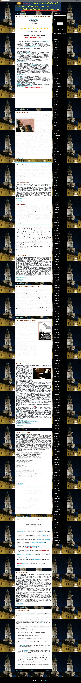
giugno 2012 (56, 469)
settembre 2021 (56, 290)
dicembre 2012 (56, 459)
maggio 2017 (56, 373)
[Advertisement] (33, 100)
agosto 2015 (56, 407)
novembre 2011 (56, 480)
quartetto (55, 156)
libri (54, 125)
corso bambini (28, 52)
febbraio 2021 (56, 301)
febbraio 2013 (56, 456)
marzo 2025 (56, 227)
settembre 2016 (56, 386)
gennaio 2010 (56, 516)
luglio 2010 (56, 506)
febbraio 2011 (56, 495)
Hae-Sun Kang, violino (21, 204)
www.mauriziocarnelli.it (19, 412)
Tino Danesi (22, 53)
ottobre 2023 (56, 251)
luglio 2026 (56, 204)
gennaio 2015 (56, 418)
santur (55, 162)
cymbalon (55, 91)
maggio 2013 (56, 451)
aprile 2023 (56, 259)
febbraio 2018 (56, 358)
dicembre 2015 (56, 400)
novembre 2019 (56, 324)
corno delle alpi (56, 83)
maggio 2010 (56, 509)
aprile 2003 (56, 537)
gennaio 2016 (56, 399)
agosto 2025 (56, 220)
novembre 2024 (56, 233)
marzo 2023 (56, 261)
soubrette (55, 172)
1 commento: (19, 200)
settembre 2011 (56, 483)
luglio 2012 (56, 467)
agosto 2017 (56, 368)
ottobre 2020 (56, 308)
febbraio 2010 (56, 514)
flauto (55, 109)
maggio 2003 (56, 535)
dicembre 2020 (56, 305)
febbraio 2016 (56, 397)
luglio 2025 (56, 222)
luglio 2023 (56, 254)
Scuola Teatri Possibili (33, 19)
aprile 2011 (56, 491)
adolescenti (47, 41)
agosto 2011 (56, 485)
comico (55, 70)
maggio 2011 (56, 490)
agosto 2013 (56, 446)
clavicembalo (56, 68)
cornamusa (56, 78)
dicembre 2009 (56, 517)
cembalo (55, 62)
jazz (54, 122)
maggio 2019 (56, 334)
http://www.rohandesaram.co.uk (21, 277)
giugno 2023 (56, 256)
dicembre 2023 (56, 249)
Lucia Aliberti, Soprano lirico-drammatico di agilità (28, 286)
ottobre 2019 (56, 326)
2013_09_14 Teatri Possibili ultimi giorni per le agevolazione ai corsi (32, 519)
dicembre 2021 (56, 285)
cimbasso (55, 65)
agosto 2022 (56, 272)
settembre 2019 (56, 327)
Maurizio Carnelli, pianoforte (22, 363)
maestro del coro (56, 130)
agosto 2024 (56, 236)
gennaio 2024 (56, 248)
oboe (55, 143)
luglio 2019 (56, 331)
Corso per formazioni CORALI (23, 610)
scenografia (56, 166)
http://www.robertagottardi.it (20, 198)
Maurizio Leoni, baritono (21, 572)
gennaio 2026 (56, 212)
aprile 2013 (56, 452)
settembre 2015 (56, 405)
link (19, 621)
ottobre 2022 (56, 269)
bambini (26, 46)
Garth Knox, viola (20, 225)
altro (54, 44)
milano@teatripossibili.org (36, 559)
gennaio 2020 (56, 321)
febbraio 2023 (56, 262)
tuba (54, 187)
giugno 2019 (56, 332)
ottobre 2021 (56, 288)
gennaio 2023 (56, 264)
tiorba (55, 180)
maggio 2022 (56, 277)
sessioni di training (35, 546)
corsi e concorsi (21, 513)
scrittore (55, 169)
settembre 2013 (56, 444)
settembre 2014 (56, 425)
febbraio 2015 (56, 417)
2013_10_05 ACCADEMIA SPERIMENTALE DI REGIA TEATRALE (31, 487)
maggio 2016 (56, 392)
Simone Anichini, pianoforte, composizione (26, 320)
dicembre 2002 (56, 540)
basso (55, 57)
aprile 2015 (56, 413)
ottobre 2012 (56, 462)
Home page (33, 670)
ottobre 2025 (56, 217)
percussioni (56, 151)
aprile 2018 (56, 355)
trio (54, 182)
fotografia (55, 114)
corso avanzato (19, 84)
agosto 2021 (56, 292)
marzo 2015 (56, 415)
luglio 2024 (56, 238)
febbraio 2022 (56, 282)
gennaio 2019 (56, 340)
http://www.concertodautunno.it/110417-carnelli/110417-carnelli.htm (28, 421)
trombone (55, 185)
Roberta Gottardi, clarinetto (22, 182)
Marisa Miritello (29, 85)
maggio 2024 (56, 241)
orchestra (55, 146)
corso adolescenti (20, 77)
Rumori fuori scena (28, 555)
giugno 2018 (56, 352)
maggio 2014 (56, 431)
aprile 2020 (56, 318)
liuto (54, 127)
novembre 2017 (56, 363)
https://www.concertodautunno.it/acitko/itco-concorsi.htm (25, 423)
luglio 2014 (56, 428)
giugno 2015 (56, 410)
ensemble (20, 484)
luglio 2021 (56, 293)
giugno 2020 (56, 314)
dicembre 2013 (56, 439)
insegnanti (55, 120)
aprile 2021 (56, 298)
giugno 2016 (56, 391)
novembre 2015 (56, 402)
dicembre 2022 (56, 266)
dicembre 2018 (56, 342)
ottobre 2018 (56, 345)
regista (55, 159)
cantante (55, 60)
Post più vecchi (48, 670)
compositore (21, 361)
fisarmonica (21, 158)
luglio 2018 (56, 350)
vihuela (55, 188)
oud (54, 149)
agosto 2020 (56, 311)
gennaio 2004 (56, 532)
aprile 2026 (56, 207)
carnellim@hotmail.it (24, 420)
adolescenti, (36, 46)
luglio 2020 (56, 313)
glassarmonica (56, 115)
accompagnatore (56, 42)
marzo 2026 (56, 209)
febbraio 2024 (56, 246)
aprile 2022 (56, 279)
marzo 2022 (56, 280)
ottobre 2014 (56, 423)
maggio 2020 (56, 316)
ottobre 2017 (56, 365)
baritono (20, 604)
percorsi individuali (42, 542)
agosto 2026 (56, 202)
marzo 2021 (56, 300)
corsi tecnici (44, 535)
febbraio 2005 (56, 530)
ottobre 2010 (56, 501)
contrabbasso (56, 73)
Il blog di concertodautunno (58, 31)
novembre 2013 (56, 441)
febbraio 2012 (56, 475)
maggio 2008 (56, 522)
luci (54, 128)
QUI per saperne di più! (23, 86)
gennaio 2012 (56, 477)
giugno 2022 (56, 275)
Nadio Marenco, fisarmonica (22, 112)
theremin (55, 179)
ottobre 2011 (56, 482)
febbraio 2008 (56, 524)
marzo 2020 (56, 319)
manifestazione (56, 135)
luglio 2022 (56, 274)
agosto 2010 (56, 504)
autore (55, 50)
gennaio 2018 (56, 360)
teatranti (55, 175)
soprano (20, 314)
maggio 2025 (56, 225)
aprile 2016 (56, 394)
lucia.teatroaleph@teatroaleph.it (37, 508)
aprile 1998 (56, 542)
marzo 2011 (56, 493)
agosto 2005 (56, 529)
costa (55, 88)
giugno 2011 (56, 488)
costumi (55, 89)
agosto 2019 (56, 329)
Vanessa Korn (27, 83)
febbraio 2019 (56, 339)
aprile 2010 (56, 511)
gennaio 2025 (56, 230)
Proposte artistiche (57, 154)
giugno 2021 (56, 295)
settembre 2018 (56, 347)
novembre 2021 (56, 287)
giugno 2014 (56, 430)
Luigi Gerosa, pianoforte (21, 164)
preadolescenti (41, 41)
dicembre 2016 (56, 381)
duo (54, 99)
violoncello (20, 280)
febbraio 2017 (56, 378)
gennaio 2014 (56, 438)
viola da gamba (56, 192)
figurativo (55, 104)
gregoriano (55, 117)
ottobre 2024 (56, 235)
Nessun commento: (20, 89)
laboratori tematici (34, 542)
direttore (55, 96)
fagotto (55, 102)
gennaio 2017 (56, 379)
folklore (55, 112)
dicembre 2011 (56, 478)
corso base (19, 83)
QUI (19, 61)
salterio (55, 161)
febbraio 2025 (56, 228)
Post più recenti (19, 670)
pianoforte (20, 180)
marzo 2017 (56, 376)
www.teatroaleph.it (19, 509)
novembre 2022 (56, 267)
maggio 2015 (56, 412)
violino (20, 223)
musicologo (56, 140)
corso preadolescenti (33, 64)
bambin (37, 41)
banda (55, 52)
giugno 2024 (56, 240)
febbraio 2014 (56, 436)
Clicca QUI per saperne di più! (22, 74)
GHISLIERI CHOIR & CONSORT (23, 432)
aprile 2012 (56, 472)
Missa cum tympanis (25, 650)
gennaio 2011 (56, 496)
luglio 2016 (56, 389)
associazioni (56, 47)
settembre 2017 (56, 366)
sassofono (55, 164)
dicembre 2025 (56, 214)
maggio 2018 (56, 353)
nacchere (55, 141)
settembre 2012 (56, 464)
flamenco (55, 107)
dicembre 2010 (56, 498)
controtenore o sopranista (58, 76)
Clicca (18, 61)
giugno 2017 (56, 371)
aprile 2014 (56, 433)
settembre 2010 (56, 503)
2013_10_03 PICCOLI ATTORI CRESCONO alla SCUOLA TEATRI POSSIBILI (33, 16)
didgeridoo (55, 94)
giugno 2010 (56, 508)
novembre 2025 (56, 215)
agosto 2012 (56, 465)
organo (55, 148)
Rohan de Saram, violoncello (22, 255)
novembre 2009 (56, 519)
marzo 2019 (56, 337)
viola (55, 190)
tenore (55, 177)
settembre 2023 (56, 253)
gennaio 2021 (56, 303)
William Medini (43, 64)
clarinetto (20, 201)
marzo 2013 (56, 454)
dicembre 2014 (56, 420)
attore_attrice (56, 49)
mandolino (55, 133)
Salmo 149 (24, 654)
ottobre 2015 (56, 404)
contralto (55, 75)
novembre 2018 (56, 344)
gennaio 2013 (56, 457)
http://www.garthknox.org (20, 249)
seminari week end (27, 546)
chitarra (55, 63)
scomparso (56, 167)
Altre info (17, 357)
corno (55, 81)
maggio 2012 (56, 470)
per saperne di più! (23, 61)
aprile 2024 (56, 243)
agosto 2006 (56, 527)
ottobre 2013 (56, 443)
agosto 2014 (56, 426)
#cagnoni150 (56, 41)
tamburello (55, 174)
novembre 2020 (56, 306)
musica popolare (56, 138)
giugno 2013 (56, 449)
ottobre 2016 (56, 384)
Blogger (46, 680)
